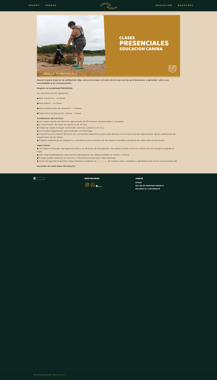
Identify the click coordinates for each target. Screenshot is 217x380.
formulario (102, 161)
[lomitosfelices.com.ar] (108, 5)
